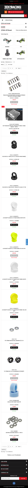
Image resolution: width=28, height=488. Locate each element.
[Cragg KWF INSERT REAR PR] (14, 390)
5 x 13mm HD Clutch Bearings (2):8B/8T (14, 371)
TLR (21, 46)
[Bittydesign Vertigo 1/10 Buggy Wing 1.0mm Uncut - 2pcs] (14, 114)
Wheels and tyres (7, 59)
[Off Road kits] (21, 53)
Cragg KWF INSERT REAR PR (14, 402)
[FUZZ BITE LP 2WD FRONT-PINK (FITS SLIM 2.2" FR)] (14, 175)
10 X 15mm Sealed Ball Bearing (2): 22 (14, 340)
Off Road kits (20, 59)
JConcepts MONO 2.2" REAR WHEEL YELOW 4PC (14, 248)
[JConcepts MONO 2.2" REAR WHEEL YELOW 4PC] (14, 237)
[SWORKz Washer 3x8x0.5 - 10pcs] (14, 421)
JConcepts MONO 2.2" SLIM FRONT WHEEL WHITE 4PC (14, 280)
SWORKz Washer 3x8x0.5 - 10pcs (14, 432)
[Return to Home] (2, 20)
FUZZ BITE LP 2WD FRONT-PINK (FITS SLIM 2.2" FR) (14, 187)
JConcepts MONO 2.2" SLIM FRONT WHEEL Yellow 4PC (14, 310)
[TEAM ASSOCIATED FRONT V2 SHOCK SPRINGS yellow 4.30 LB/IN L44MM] (14, 83)
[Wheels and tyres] (7, 53)
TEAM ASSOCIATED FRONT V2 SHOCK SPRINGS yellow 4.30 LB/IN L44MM (14, 95)
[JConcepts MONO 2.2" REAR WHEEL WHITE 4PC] (14, 206)
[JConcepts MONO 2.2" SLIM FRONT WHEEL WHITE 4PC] (14, 267)
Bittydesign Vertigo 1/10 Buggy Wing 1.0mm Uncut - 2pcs (14, 126)
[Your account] (5, 12)
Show (2, 64)
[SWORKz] (7, 41)
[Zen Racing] (14, 8)
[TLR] (21, 41)
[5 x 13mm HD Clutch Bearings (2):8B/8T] (14, 359)
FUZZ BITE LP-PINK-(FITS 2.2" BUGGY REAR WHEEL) (14, 156)
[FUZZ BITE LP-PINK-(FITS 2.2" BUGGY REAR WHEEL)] (14, 145)
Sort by (2, 62)
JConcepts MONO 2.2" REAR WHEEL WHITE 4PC (14, 218)
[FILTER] (27, 244)
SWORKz (7, 46)
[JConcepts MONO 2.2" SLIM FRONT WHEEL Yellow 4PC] (14, 298)
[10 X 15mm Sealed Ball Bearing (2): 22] (14, 329)
